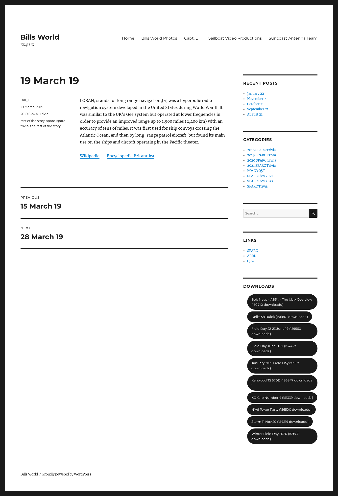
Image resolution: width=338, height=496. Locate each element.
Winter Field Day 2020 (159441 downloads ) (275, 436)
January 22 (255, 94)
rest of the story (33, 121)
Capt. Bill (192, 38)
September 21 (257, 109)
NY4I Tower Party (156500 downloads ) (281, 409)
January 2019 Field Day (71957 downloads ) (275, 365)
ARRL (251, 256)
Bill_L (25, 100)
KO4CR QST (256, 171)
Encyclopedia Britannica (130, 155)
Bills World (40, 37)
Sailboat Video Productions (235, 38)
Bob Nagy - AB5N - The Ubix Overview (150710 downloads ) (281, 302)
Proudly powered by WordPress (66, 474)
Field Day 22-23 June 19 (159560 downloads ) (276, 331)
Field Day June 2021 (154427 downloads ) (273, 348)
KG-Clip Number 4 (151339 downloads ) (282, 398)
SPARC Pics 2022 (260, 181)
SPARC (252, 251)
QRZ (250, 261)
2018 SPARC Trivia (261, 150)
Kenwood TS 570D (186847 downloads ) (281, 382)
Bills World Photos (159, 38)
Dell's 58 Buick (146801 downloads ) (279, 317)
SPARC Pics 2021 (260, 176)
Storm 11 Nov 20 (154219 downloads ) (280, 422)
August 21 (255, 114)
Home (128, 38)
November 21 (257, 99)
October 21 (255, 104)
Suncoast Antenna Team (293, 38)
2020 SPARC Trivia (261, 160)
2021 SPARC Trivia (261, 166)
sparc (50, 121)
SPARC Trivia (257, 186)
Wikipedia (89, 155)
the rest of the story (45, 126)
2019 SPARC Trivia (34, 114)
